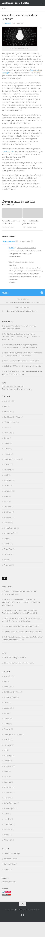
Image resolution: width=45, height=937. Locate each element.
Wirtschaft (7, 565)
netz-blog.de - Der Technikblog (15, 2)
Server (6, 501)
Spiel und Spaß (9, 533)
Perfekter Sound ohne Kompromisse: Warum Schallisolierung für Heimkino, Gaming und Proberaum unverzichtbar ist (21, 337)
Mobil (4, 8)
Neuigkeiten (8, 491)
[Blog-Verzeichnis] (6, 892)
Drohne (6, 438)
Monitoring (8, 480)
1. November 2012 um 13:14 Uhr (26, 248)
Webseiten (7, 554)
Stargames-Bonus (10, 864)
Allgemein (7, 401)
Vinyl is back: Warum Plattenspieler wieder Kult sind (21, 361)
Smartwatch (8, 517)
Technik (6, 544)
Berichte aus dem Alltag (12, 417)
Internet (6, 464)
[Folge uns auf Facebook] (41, 292)
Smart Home (8, 512)
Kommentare (11, 241)
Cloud (6, 427)
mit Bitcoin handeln (10, 859)
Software (7, 523)
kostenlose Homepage (12, 853)
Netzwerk (7, 486)
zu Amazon (8, 869)
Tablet (6, 538)
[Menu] (42, 3)
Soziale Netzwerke (10, 528)
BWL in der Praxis (10, 422)
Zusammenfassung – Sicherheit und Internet (17, 389)
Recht (6, 496)
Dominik (11, 248)
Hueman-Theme (35, 910)
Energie (6, 449)
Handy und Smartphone (12, 459)
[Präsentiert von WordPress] (15, 910)
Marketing (7, 470)
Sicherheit (7, 507)
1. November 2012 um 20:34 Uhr (24, 262)
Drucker (6, 443)
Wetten (6, 560)
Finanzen (7, 454)
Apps (5, 406)
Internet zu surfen (8, 151)
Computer (7, 433)
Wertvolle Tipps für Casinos (9, 881)
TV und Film (8, 549)
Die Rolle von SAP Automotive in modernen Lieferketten (23, 366)
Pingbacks (27, 241)
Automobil (7, 412)
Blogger (8, 23)
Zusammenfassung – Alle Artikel (13, 386)
